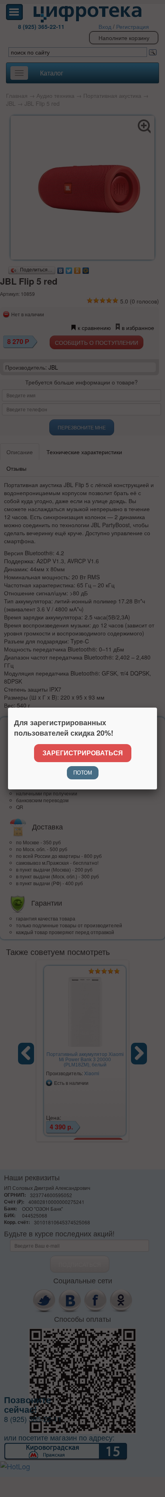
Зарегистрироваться (82, 752)
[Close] (157, 707)
